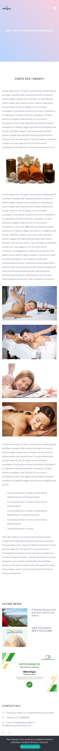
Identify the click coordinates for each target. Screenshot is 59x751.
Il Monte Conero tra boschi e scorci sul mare (44, 612)
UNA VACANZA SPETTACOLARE (42, 629)
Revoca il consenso (30, 747)
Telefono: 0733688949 (18, 717)
